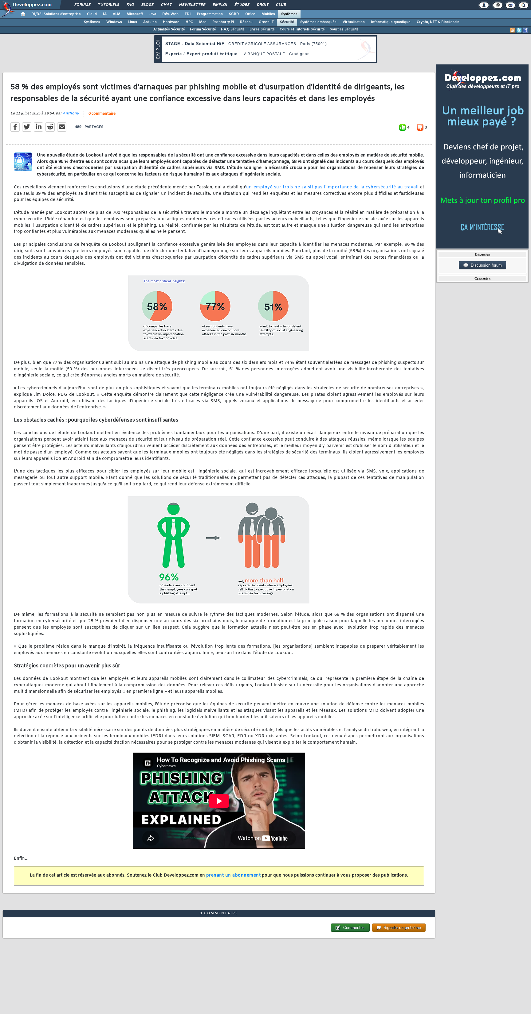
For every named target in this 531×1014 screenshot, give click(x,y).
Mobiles (268, 14)
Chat (166, 4)
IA (105, 14)
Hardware (171, 22)
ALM (116, 14)
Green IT (266, 22)
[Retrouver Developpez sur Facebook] (525, 30)
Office (250, 14)
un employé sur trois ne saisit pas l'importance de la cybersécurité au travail (332, 187)
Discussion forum (485, 265)
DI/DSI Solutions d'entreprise (56, 14)
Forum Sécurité (203, 29)
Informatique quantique (391, 22)
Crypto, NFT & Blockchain (438, 22)
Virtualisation (354, 22)
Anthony (71, 113)
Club (280, 4)
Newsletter (192, 4)
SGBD (234, 14)
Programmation (210, 14)
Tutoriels (108, 4)
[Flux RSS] (512, 30)
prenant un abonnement (233, 875)
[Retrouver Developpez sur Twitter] (519, 30)
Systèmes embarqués (318, 22)
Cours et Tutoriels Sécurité (302, 29)
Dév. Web (170, 14)
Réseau (246, 22)
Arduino (150, 22)
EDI (188, 14)
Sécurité (287, 22)
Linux (132, 22)
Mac (202, 22)
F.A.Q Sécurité (233, 29)
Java (152, 14)
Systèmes (289, 14)
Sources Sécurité (344, 29)
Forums (82, 4)
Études (242, 4)
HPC (189, 22)
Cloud (92, 14)
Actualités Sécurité (169, 29)
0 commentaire (102, 113)
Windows (114, 22)
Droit (262, 4)
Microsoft (135, 14)
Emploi (219, 4)
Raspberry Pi (223, 22)
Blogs (147, 4)
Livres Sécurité (262, 29)
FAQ (130, 4)
